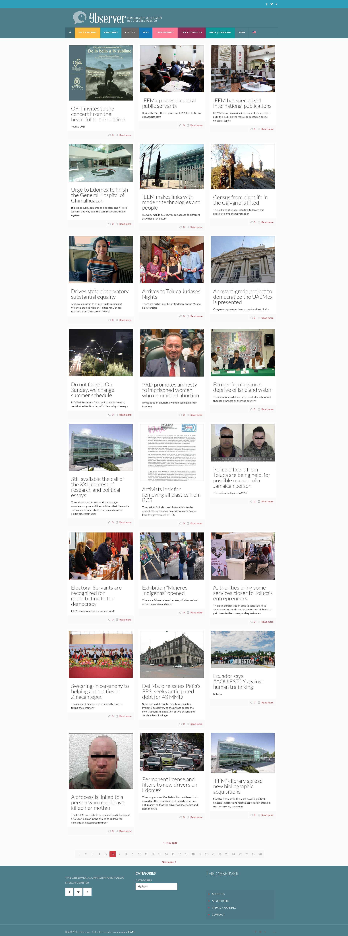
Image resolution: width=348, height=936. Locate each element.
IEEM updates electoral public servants (169, 103)
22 (220, 854)
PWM (131, 931)
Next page (168, 861)
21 (213, 854)
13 (159, 854)
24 (233, 854)
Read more (125, 135)
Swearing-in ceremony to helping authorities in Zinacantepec (100, 691)
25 (240, 854)
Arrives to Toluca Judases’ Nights (172, 294)
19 (199, 854)
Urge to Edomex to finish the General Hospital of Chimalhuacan (99, 195)
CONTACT (218, 914)
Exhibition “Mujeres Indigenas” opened (164, 590)
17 (186, 854)
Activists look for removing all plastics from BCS (171, 494)
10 (139, 854)
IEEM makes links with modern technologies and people (171, 202)
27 (253, 854)
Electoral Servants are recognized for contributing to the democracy (96, 595)
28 (260, 854)
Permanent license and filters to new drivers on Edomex (169, 784)
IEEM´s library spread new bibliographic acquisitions (238, 786)
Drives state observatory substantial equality (100, 294)
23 (226, 854)
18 (193, 854)
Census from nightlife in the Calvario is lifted (240, 200)
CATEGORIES (144, 880)
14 (166, 854)
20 (206, 854)
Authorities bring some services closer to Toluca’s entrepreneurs (243, 592)
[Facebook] (267, 4)
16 (179, 854)
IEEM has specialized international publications (242, 103)
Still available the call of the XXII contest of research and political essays (97, 486)
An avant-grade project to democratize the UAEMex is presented (243, 296)
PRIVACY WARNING (224, 907)
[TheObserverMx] (117, 17)
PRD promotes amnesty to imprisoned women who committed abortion (170, 389)
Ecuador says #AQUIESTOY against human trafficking (238, 681)
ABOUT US (218, 893)
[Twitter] (272, 4)
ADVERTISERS (220, 900)
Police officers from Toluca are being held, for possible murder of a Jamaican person (241, 477)
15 (173, 854)
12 (153, 854)
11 (146, 854)
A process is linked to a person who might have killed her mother (98, 802)
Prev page (171, 842)
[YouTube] (276, 4)
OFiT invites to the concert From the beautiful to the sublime (98, 113)
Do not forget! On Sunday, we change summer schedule (92, 389)
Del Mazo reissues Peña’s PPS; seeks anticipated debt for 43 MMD (171, 691)
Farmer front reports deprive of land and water (242, 387)
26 (246, 854)
